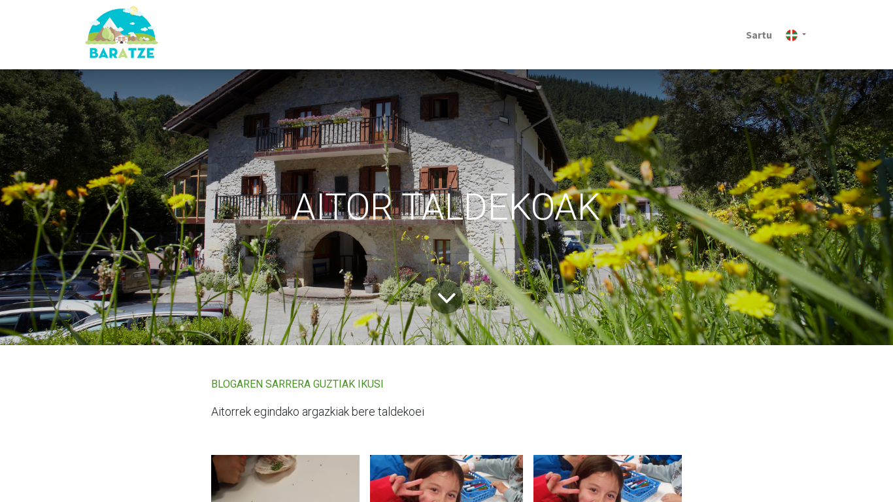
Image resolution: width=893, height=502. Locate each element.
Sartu (759, 34)
